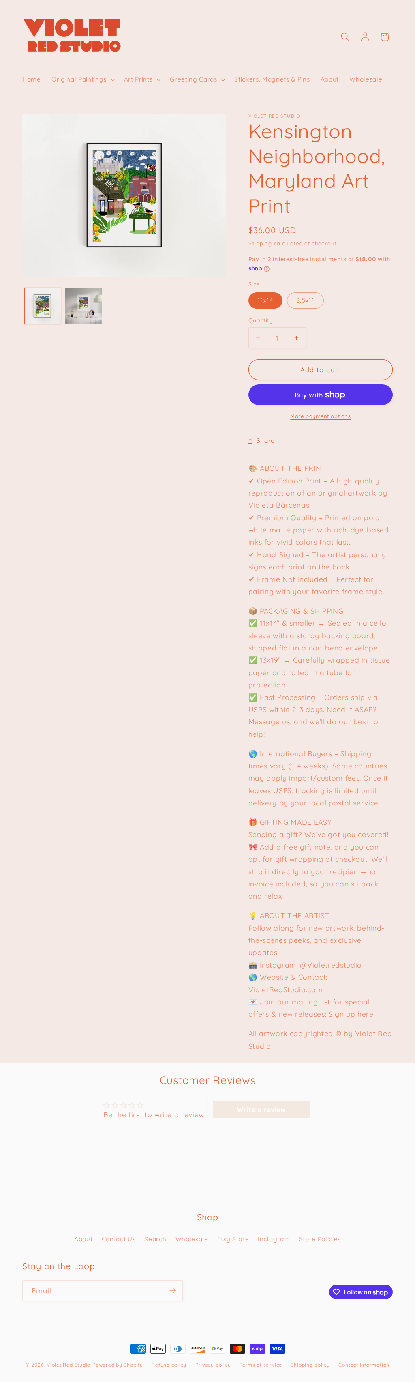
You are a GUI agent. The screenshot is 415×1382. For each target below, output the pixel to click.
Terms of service (261, 1365)
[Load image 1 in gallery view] (43, 306)
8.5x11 (305, 300)
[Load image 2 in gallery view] (83, 306)
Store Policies (320, 1239)
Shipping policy (310, 1365)
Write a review (261, 1109)
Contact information (363, 1365)
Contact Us (119, 1239)
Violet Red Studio (68, 1365)
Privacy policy (213, 1365)
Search (155, 1239)
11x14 (266, 300)
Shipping (260, 243)
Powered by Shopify (117, 1365)
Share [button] (266, 440)
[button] (82, 79)
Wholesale (191, 1239)
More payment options (320, 416)
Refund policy (169, 1365)
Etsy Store (233, 1239)
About (83, 1239)
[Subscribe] (172, 1290)
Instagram (274, 1239)
